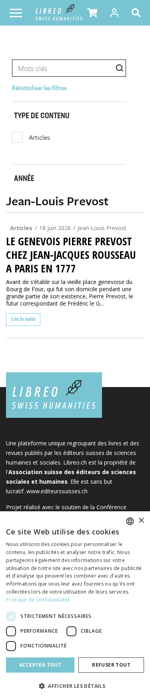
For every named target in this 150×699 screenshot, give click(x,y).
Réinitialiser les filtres (39, 88)
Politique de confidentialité (38, 599)
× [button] (141, 521)
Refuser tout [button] (111, 664)
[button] (92, 13)
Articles (39, 137)
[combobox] (130, 521)
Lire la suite (23, 319)
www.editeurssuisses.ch (57, 491)
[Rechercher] (137, 13)
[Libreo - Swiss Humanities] (59, 13)
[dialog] (75, 605)
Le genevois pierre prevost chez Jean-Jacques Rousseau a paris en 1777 (71, 254)
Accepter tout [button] (40, 664)
